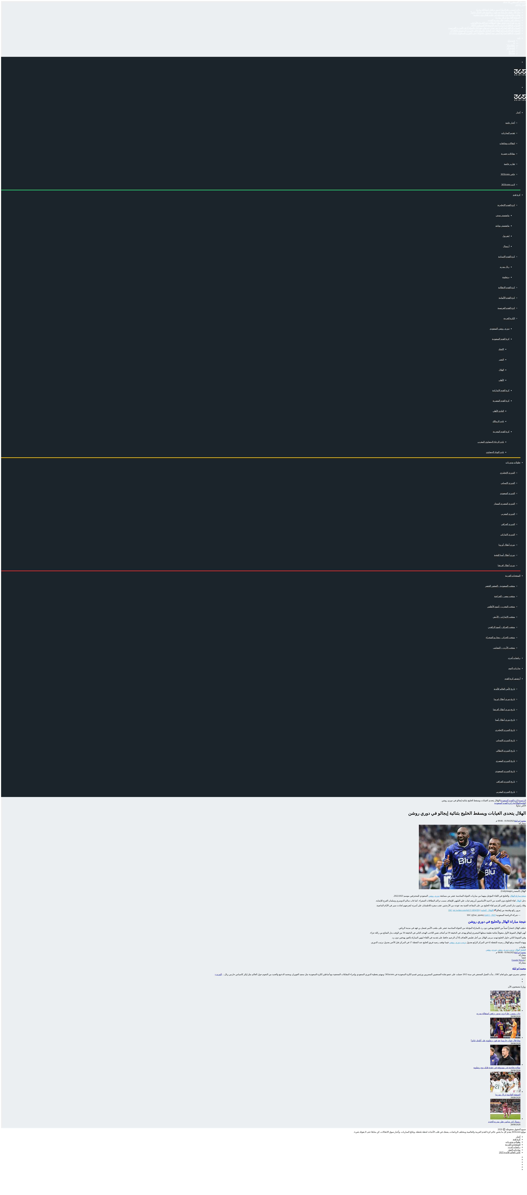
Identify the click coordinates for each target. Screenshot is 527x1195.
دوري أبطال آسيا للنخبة (504, 555)
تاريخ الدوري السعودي (505, 771)
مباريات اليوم (514, 668)
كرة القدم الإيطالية (506, 287)
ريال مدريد (504, 267)
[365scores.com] (520, 75)
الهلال (501, 370)
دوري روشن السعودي (499, 328)
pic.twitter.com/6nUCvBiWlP (466, 910)
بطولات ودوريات (513, 462)
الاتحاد (501, 349)
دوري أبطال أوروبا (507, 545)
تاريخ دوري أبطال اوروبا (504, 699)
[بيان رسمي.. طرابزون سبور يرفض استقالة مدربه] (505, 1010)
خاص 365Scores (508, 174)
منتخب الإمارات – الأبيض (504, 617)
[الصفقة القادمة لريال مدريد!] (505, 1091)
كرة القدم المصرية (501, 401)
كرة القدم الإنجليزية (506, 205)
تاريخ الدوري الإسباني (505, 740)
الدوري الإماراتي (507, 534)
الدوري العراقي (508, 524)
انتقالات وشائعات (507, 143)
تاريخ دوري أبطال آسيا (505, 720)
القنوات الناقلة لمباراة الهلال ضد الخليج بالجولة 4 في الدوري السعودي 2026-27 (485, 31)
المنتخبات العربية (512, 576)
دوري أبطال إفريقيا (506, 565)
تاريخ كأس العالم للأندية (504, 689)
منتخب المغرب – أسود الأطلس (501, 606)
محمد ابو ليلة (520, 821)
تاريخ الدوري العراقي (505, 781)
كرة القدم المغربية (501, 431)
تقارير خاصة (509, 164)
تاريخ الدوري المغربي (505, 792)
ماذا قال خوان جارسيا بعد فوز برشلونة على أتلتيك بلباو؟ (495, 12)
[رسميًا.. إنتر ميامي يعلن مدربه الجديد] (505, 1118)
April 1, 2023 (490, 915)
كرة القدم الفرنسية (506, 308)
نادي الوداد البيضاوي (495, 452)
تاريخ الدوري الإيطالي (505, 750)
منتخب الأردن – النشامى (504, 648)
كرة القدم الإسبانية (506, 256)
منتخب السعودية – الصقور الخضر (500, 586)
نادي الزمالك (498, 421)
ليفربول (505, 236)
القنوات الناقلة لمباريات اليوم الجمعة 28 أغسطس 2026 (495, 25)
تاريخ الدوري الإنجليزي (505, 730)
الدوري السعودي (507, 493)
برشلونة (505, 277)
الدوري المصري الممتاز (504, 503)
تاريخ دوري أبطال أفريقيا (504, 709)
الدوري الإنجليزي (507, 473)
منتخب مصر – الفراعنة (504, 596)
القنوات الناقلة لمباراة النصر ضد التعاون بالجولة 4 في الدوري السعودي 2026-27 (484, 33)
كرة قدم (516, 195)
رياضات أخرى (514, 658)
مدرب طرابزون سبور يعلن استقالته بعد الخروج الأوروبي (495, 23)
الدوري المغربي (508, 514)
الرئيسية (522, 800)
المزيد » (218, 974)
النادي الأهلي (498, 411)
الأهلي (501, 380)
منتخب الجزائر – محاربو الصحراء (500, 637)
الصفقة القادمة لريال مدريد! (507, 17)
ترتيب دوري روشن (457, 942)
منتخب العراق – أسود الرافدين (501, 627)
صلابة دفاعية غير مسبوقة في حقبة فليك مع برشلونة (496, 15)
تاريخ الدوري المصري (505, 761)
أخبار (518, 112)
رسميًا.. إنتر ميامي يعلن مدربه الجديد (504, 20)
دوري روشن (434, 896)
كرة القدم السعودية (500, 339)
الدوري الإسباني (508, 483)
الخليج (523, 803)
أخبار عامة (510, 123)
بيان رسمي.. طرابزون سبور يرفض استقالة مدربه (498, 10)
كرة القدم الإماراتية (500, 390)
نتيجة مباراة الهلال (518, 896)
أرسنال (506, 246)
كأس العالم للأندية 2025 (509, 1152)
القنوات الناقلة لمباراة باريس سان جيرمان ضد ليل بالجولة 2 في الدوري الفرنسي (484, 28)
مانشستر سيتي (502, 215)
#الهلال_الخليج (487, 910)
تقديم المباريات (508, 133)
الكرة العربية (509, 318)
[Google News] (519, 960)
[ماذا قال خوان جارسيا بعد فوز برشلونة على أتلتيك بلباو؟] (505, 1037)
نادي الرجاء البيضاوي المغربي (490, 442)
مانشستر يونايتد (502, 226)
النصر (501, 359)
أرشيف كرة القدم (512, 678)
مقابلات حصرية (508, 153)
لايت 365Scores (508, 184)
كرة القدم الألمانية (507, 298)
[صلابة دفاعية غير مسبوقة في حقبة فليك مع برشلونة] (505, 1064)
